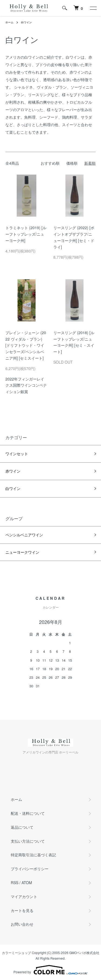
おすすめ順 (50, 163)
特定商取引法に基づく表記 (33, 854)
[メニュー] (93, 8)
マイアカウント (24, 896)
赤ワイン (12, 471)
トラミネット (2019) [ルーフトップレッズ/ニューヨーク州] (25, 234)
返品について (22, 827)
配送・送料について (28, 813)
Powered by (22, 972)
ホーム (9, 22)
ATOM (27, 882)
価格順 (72, 163)
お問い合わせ (22, 924)
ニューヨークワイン (22, 552)
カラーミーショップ (16, 952)
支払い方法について (28, 841)
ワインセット (16, 453)
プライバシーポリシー (29, 868)
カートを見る (22, 910)
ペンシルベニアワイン (24, 534)
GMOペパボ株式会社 (84, 952)
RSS (14, 882)
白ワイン (26, 22)
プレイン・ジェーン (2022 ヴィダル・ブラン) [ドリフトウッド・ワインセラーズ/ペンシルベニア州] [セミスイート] (25, 345)
